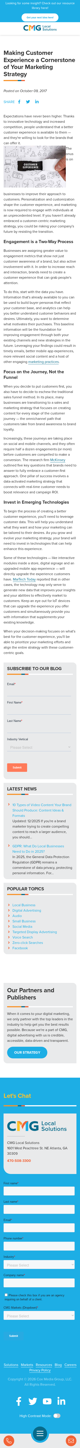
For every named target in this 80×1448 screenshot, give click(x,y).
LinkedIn (36, 101)
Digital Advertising (26, 910)
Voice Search (22, 937)
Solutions (11, 1364)
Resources (44, 1364)
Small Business (24, 921)
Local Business (23, 904)
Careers (70, 1364)
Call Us (9, 1440)
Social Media (22, 926)
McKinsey (57, 459)
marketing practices (43, 361)
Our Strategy (27, 1052)
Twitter (28, 101)
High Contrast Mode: (36, 1415)
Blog (58, 1364)
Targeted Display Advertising (34, 931)
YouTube (47, 1401)
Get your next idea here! (40, 17)
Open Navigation (40, 1433)
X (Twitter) (33, 1401)
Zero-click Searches (27, 942)
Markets (27, 1364)
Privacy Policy (40, 1370)
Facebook (19, 101)
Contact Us (71, 1440)
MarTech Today (24, 579)
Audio (17, 915)
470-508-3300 (19, 1160)
